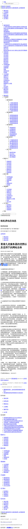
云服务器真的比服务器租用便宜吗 (13, 432)
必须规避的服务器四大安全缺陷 (12, 428)
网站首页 (6, 95)
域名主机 (6, 240)
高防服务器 (14, 378)
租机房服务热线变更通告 (10, 424)
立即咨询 (3, 233)
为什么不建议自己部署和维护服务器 (13, 430)
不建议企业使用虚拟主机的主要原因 (13, 425)
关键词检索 (4, 384)
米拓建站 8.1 (10, 527)
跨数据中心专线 (6, 382)
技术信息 (6, 238)
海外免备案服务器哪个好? (10, 419)
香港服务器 (6, 380)
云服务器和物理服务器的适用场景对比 (14, 427)
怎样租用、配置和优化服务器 (11, 422)
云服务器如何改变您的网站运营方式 (13, 421)
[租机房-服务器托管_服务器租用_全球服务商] (5, 6)
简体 (5, 2)
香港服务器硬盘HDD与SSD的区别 (13, 417)
